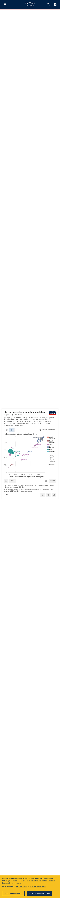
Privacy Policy (21, 886)
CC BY (6, 494)
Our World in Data (30, 4)
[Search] (48, 4)
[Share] (48, 495)
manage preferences (38, 886)
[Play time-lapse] (6, 481)
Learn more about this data (15, 487)
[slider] (46, 481)
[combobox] (48, 4)
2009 (13, 481)
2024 (52, 481)
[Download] (42, 495)
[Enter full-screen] (54, 495)
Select (48, 430)
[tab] (6, 430)
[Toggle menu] (5, 4)
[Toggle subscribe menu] (55, 4)
